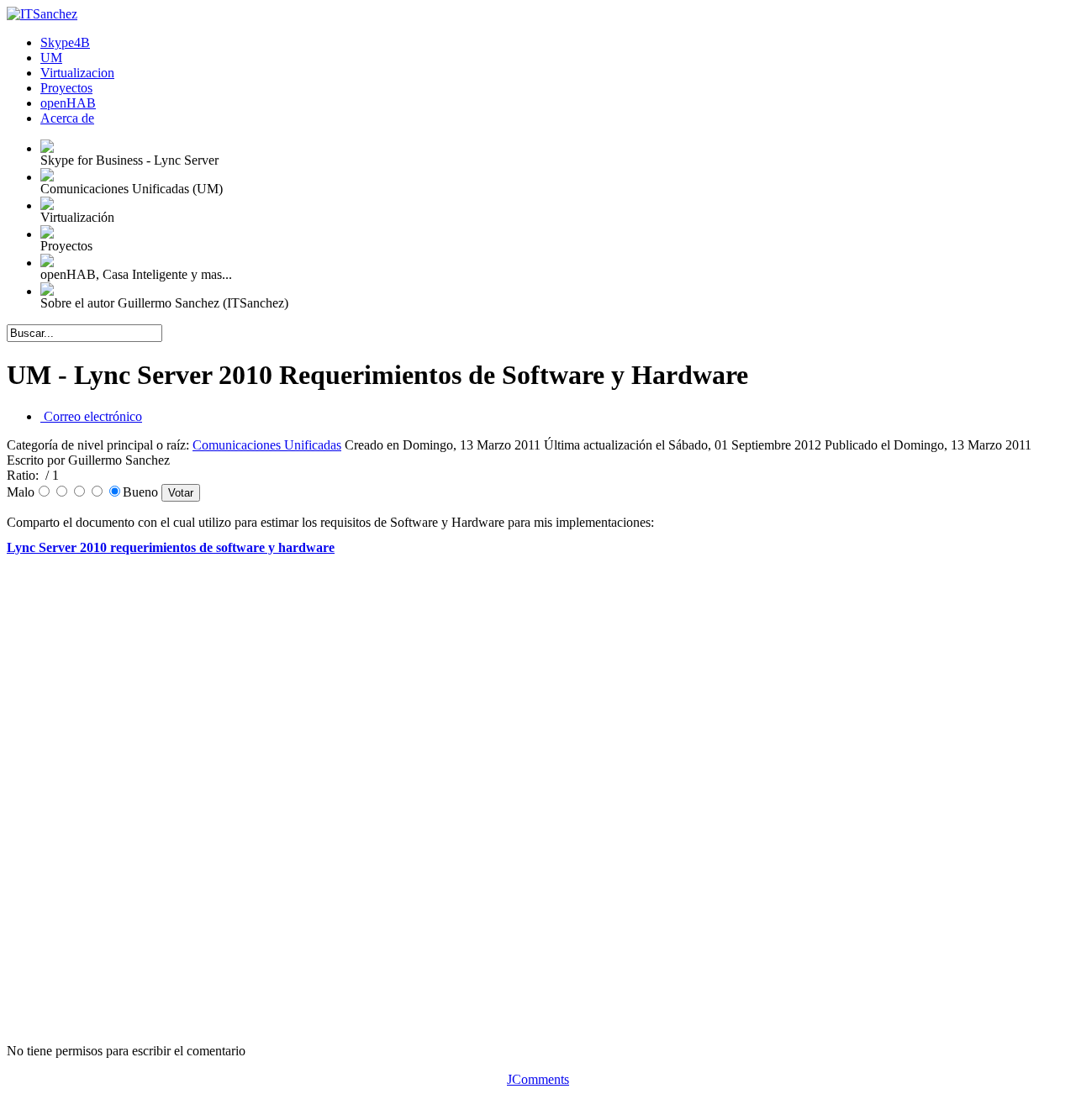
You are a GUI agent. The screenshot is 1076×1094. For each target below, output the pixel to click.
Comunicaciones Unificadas (267, 445)
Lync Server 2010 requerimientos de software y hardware (171, 547)
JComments (538, 1079)
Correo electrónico (91, 416)
